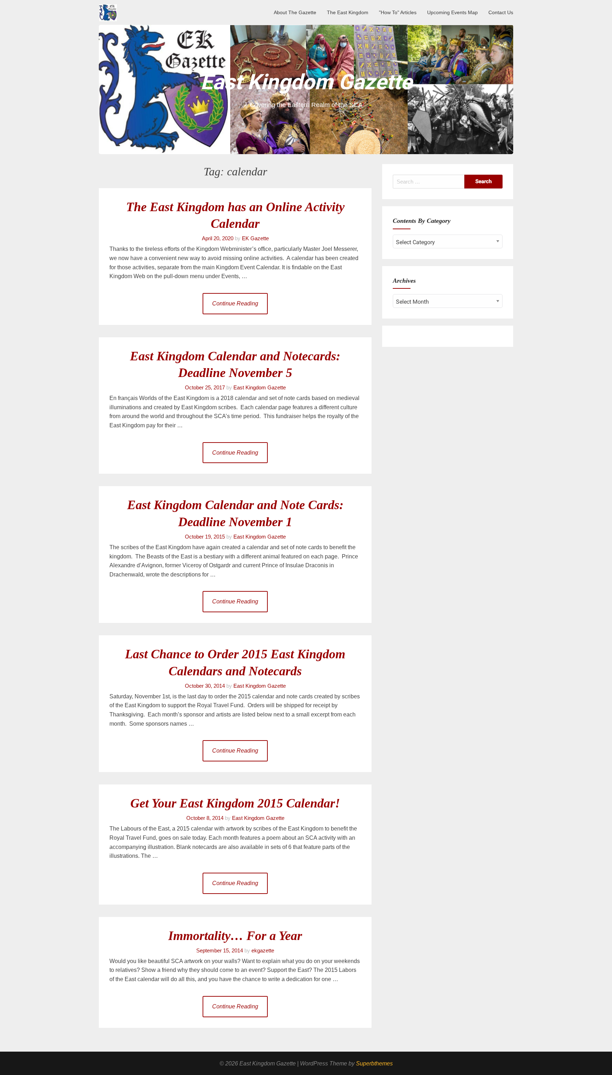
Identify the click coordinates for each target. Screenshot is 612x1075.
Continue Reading (235, 303)
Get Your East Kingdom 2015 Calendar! (235, 803)
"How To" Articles (397, 12)
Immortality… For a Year (235, 936)
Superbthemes (374, 1063)
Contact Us (500, 12)
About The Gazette (295, 12)
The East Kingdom (347, 12)
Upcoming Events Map (452, 12)
